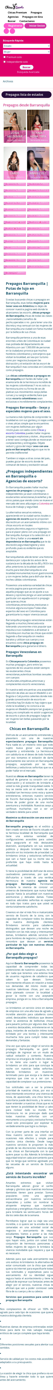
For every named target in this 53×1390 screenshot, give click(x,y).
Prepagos (36, 12)
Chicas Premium (17, 12)
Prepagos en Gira (32, 16)
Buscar (12, 21)
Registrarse (15, 25)
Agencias (13, 16)
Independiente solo (17, 61)
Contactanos (27, 21)
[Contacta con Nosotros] (12, 31)
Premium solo (14, 57)
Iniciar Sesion (37, 25)
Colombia (44, 503)
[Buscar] (6, 31)
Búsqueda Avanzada (28, 72)
